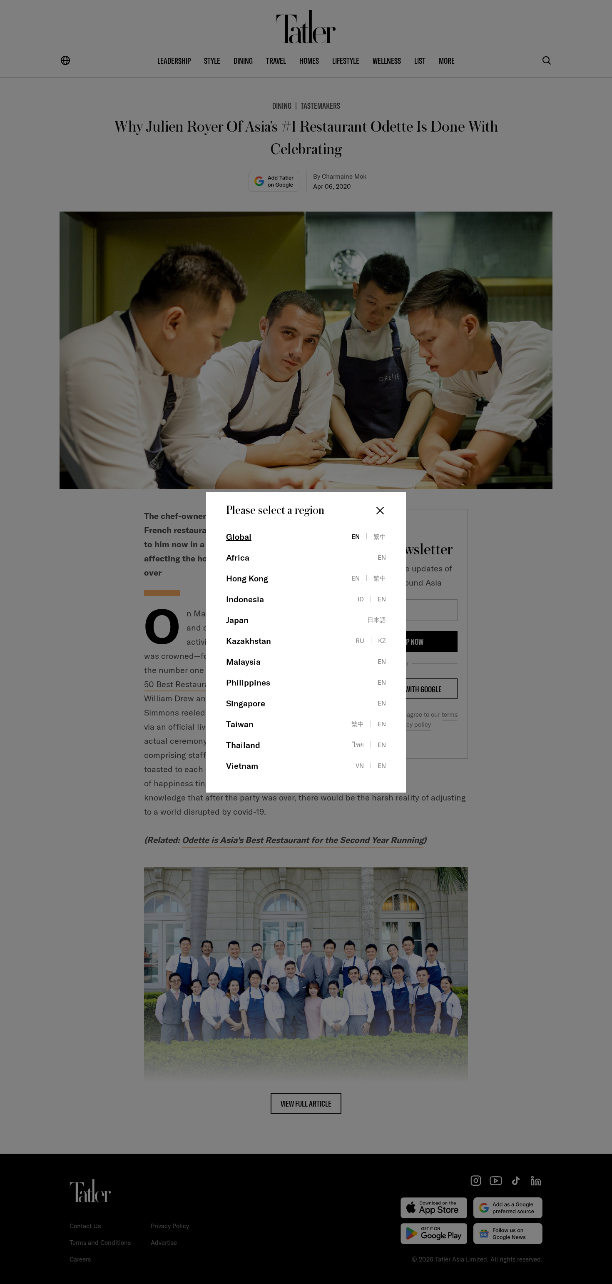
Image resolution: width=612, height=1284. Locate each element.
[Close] (380, 510)
